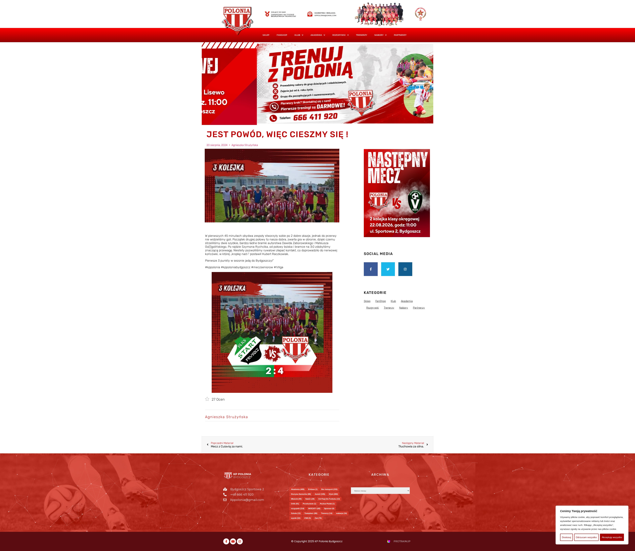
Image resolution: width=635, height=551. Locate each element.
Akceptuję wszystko (612, 537)
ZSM (307, 518)
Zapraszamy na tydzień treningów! (283, 15)
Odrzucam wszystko (586, 537)
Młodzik (296, 499)
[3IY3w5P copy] (242, 21)
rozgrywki (297, 508)
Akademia (316, 35)
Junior (320, 494)
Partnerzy (400, 35)
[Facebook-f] (371, 269)
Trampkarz (310, 513)
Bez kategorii (329, 489)
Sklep (266, 35)
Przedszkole (309, 504)
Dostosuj (566, 537)
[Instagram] (405, 269)
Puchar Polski (327, 504)
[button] (299, 35)
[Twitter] (388, 269)
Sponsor (329, 508)
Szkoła (296, 513)
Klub (333, 494)
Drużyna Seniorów (301, 494)
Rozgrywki (339, 35)
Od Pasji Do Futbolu (329, 499)
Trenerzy (361, 35)
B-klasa (313, 489)
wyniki (295, 518)
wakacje (341, 513)
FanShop (282, 35)
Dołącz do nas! (278, 12)
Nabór (310, 499)
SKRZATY (314, 508)
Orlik (295, 504)
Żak (318, 518)
